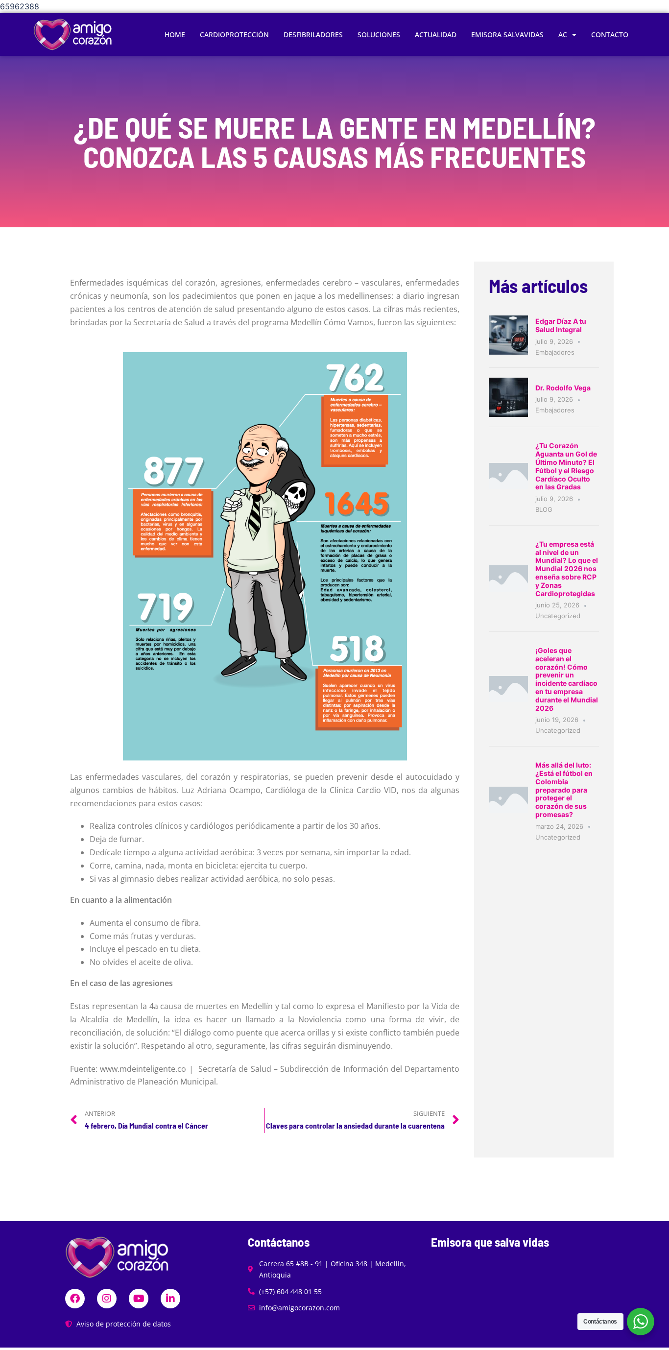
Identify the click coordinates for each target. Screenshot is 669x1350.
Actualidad (435, 34)
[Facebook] (75, 1298)
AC (562, 34)
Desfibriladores (313, 34)
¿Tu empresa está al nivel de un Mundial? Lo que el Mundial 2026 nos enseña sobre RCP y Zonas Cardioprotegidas (566, 569)
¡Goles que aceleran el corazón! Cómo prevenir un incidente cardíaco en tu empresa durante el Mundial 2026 (566, 679)
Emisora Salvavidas (507, 34)
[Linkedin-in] (170, 1298)
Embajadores (554, 352)
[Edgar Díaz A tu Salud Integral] (508, 334)
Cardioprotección (234, 34)
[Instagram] (107, 1298)
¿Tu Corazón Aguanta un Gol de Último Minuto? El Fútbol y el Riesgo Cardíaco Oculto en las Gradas (566, 466)
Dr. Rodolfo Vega (563, 388)
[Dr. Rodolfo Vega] (508, 397)
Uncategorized (557, 616)
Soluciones (379, 34)
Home (175, 34)
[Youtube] (138, 1298)
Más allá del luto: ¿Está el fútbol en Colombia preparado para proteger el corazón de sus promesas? (564, 790)
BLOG (543, 509)
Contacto (609, 34)
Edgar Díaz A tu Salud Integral (560, 325)
